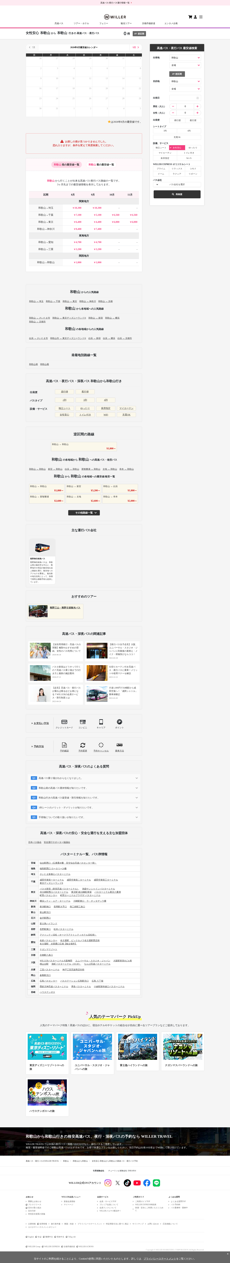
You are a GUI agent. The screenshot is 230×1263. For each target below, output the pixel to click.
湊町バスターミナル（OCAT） (66, 964)
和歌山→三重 (45, 249)
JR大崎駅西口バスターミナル (54, 892)
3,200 (78, 249)
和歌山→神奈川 (46, 229)
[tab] (66, 165)
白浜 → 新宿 (94, 338)
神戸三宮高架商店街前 (73, 969)
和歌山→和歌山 (46, 262)
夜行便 (85, 391)
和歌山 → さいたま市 (39, 318)
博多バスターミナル (81, 986)
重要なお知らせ (34, 1201)
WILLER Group (34, 1246)
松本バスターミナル (63, 929)
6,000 (116, 222)
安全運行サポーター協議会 (57, 842)
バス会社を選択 (177, 184)
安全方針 (32, 1211)
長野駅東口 (45, 929)
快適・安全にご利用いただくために (149, 1209)
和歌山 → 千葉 (53, 301)
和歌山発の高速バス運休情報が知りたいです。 (63, 788)
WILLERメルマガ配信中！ (110, 1211)
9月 (134, 47)
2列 (64, 400)
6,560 (116, 215)
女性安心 (64, 414)
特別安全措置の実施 (36, 1214)
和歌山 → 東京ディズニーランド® (69, 318)
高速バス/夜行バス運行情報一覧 (115, 3)
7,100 (78, 215)
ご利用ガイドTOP (142, 1201)
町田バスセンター (48, 895)
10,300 (77, 207)
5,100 (98, 215)
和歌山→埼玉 (45, 207)
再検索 (179, 194)
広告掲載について (170, 1224)
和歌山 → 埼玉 (36, 301)
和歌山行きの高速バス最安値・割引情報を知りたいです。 (69, 797)
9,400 (78, 229)
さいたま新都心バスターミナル (55, 874)
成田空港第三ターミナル (106, 880)
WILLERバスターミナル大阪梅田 (56, 961)
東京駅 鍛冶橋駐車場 (81, 892)
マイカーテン (126, 408)
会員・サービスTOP (108, 1201)
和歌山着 (44, 364)
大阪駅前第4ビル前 (122, 961)
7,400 (98, 229)
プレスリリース (34, 1204)
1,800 (78, 262)
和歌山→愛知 (45, 242)
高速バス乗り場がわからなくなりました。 (61, 778)
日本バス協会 (34, 842)
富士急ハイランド (48, 923)
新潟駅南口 (45, 906)
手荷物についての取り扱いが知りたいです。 (62, 817)
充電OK (126, 414)
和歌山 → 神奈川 (87, 301)
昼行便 (64, 391)
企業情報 (32, 1224)
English (31, 1237)
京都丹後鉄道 (148, 23)
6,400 (78, 222)
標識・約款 (69, 1224)
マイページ (68, 1204)
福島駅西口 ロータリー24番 (53, 868)
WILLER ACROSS (86, 1246)
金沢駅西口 (45, 918)
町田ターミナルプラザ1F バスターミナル (80, 895)
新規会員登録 (69, 1201)
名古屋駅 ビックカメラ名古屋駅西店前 (80, 940)
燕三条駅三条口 (77, 906)
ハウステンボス (47, 992)
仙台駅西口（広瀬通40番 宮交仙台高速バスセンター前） (68, 863)
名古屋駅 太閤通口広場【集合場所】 (58, 944)
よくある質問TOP (178, 1201)
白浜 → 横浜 (109, 338)
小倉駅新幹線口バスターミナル (109, 986)
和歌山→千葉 (45, 215)
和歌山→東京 (45, 222)
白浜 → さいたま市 (38, 338)
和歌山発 (33, 364)
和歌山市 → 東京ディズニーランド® (68, 338)
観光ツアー (126, 23)
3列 (85, 400)
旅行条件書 (55, 1224)
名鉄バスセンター (48, 940)
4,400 (98, 222)
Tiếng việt (72, 1237)
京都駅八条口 (46, 955)
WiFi (106, 414)
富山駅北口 (45, 912)
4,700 (78, 242)
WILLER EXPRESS (52, 1246)
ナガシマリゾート (48, 949)
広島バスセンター (48, 981)
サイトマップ (138, 1224)
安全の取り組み (34, 1208)
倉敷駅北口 (45, 975)
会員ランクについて (108, 1208)
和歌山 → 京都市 (37, 322)
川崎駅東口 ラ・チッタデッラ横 (89, 901)
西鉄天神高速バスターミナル (54, 986)
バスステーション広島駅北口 (74, 981)
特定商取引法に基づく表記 (117, 1224)
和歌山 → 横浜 (112, 318)
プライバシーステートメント (90, 1224)
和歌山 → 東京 (70, 301)
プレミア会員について (109, 1204)
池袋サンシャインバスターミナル (98, 889)
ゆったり (85, 408)
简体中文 (60, 1237)
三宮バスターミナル (49, 969)
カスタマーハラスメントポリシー (42, 1227)
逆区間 (141, 34)
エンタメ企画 (171, 23)
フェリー (103, 23)
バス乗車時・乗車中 (179, 1208)
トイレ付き (85, 414)
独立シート (64, 408)
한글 (39, 1237)
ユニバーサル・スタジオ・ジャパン (92, 961)
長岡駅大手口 (60, 906)
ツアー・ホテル (81, 23)
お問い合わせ (153, 1224)
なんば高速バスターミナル (97, 964)
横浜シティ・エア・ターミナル (55, 901)
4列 (106, 400)
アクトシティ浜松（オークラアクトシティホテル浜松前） (68, 935)
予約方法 (39, 746)
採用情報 (43, 1224)
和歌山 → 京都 (105, 301)
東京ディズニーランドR (51, 883)
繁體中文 (49, 1237)
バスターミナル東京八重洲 (108, 892)
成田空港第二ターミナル (79, 880)
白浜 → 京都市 (125, 338)
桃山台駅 (44, 964)
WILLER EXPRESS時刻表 (145, 1204)
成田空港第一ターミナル (52, 880)
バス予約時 (175, 1204)
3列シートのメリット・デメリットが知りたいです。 (66, 807)
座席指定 (105, 408)
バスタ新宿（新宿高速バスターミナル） (59, 889)
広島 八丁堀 (97, 981)
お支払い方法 (41, 723)
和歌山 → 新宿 (95, 318)
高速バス (59, 23)
